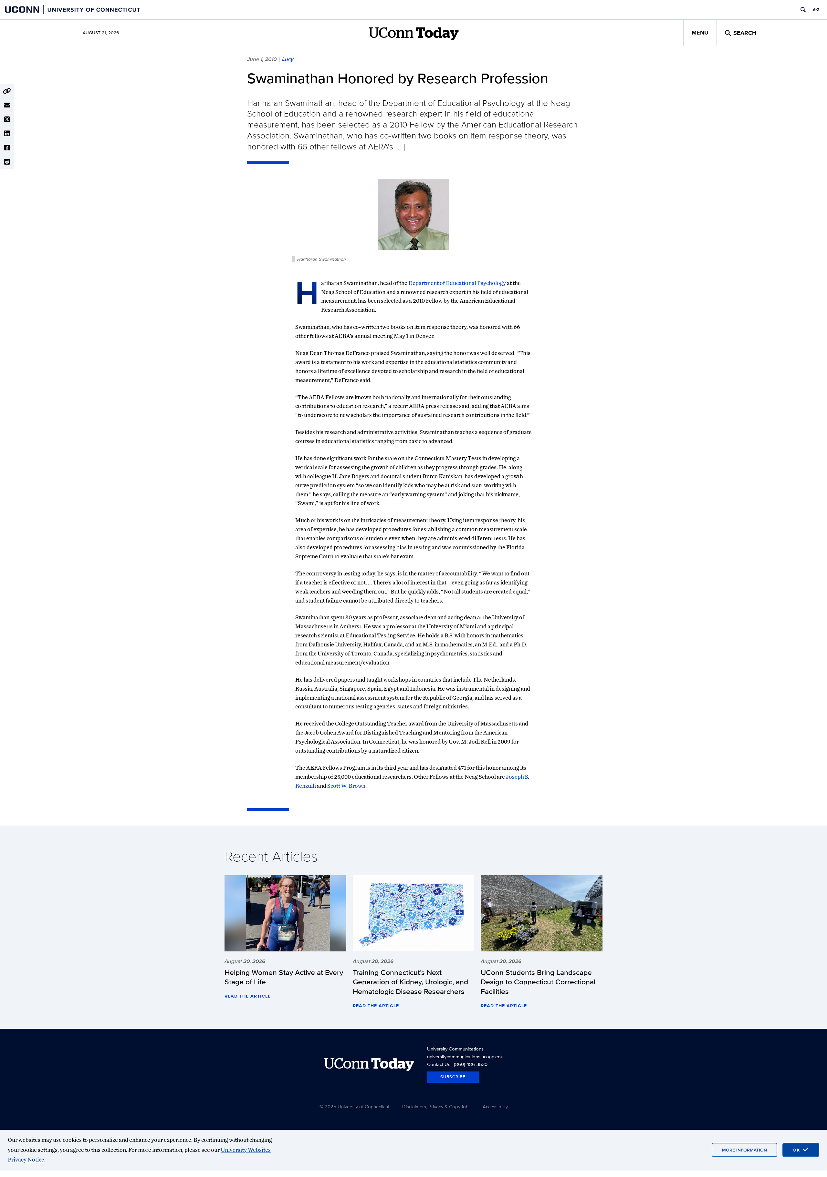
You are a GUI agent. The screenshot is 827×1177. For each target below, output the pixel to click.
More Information (744, 1150)
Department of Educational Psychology (457, 282)
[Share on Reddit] (7, 162)
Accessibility (495, 1106)
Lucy (288, 59)
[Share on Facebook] (7, 148)
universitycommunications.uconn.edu (465, 1056)
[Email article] (7, 105)
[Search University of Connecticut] (803, 10)
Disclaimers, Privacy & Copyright (436, 1106)
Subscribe (453, 1077)
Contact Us (438, 1064)
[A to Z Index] (816, 10)
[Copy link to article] (7, 91)
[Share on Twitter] (7, 119)
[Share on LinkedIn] (7, 134)
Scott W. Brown (346, 785)
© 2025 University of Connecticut (354, 1106)
